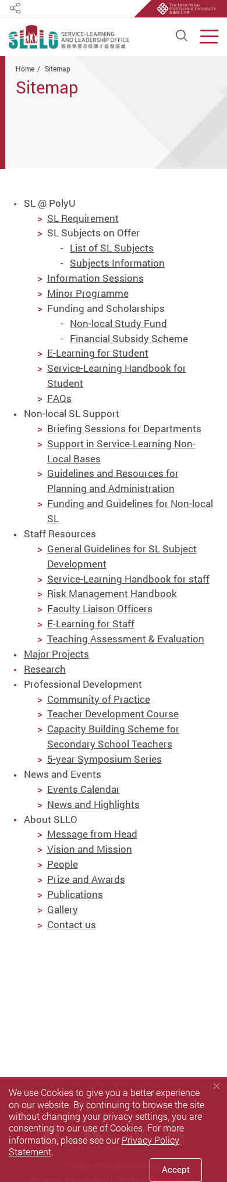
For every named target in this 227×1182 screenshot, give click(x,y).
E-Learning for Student (97, 353)
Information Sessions (95, 278)
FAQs (59, 398)
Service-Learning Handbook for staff (128, 578)
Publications (75, 894)
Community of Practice (98, 699)
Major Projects (56, 653)
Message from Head (92, 833)
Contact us (71, 924)
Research (45, 669)
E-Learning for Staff (90, 623)
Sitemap (57, 69)
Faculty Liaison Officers (99, 608)
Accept (176, 1169)
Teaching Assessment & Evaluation (125, 638)
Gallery (62, 909)
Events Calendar (83, 789)
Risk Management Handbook (112, 593)
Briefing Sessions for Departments (124, 428)
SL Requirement (83, 218)
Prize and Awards (86, 879)
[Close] (217, 1086)
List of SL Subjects (112, 247)
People (62, 864)
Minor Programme (88, 293)
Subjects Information (117, 263)
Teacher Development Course (113, 713)
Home (25, 69)
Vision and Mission (89, 849)
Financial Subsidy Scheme (129, 338)
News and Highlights (93, 804)
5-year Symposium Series (104, 759)
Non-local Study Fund (118, 323)
